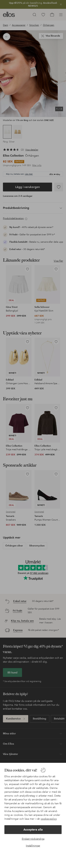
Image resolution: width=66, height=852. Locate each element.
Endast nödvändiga (33, 838)
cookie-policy (49, 818)
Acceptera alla (33, 829)
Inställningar (33, 845)
